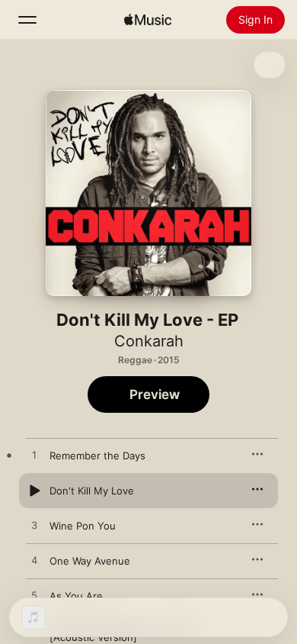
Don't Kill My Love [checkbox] (92, 491)
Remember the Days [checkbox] (97, 455)
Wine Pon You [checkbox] (83, 526)
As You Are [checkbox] (76, 596)
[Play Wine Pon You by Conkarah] (34, 526)
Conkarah (149, 341)
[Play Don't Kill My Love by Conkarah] (34, 490)
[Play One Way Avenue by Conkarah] (34, 561)
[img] (147, 20)
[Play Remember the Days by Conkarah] (34, 455)
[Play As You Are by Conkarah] (34, 596)
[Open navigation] (27, 20)
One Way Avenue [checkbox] (90, 561)
